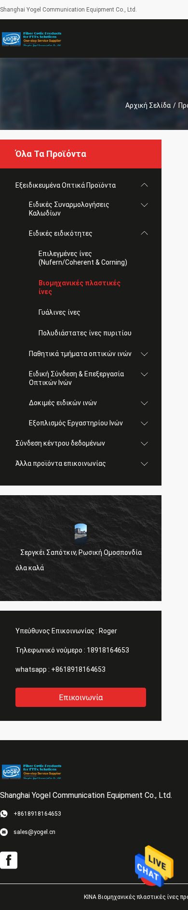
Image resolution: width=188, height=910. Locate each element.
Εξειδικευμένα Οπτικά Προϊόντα (65, 185)
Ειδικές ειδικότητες (61, 233)
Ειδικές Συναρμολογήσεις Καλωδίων (69, 209)
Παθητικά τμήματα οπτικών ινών (80, 354)
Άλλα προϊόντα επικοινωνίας (60, 463)
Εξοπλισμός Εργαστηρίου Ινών (76, 423)
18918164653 (108, 650)
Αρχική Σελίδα (148, 105)
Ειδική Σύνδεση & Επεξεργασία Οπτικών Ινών (76, 378)
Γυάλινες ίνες (60, 312)
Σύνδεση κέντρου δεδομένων (60, 443)
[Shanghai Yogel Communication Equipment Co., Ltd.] (31, 38)
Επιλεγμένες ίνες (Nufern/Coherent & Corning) (83, 258)
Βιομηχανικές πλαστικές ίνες (80, 287)
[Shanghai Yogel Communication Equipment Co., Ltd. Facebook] (8, 860)
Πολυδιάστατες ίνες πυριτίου (85, 333)
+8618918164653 (78, 669)
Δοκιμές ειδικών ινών (63, 403)
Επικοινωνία (81, 697)
